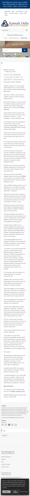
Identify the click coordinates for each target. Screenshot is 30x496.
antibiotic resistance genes (18, 391)
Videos (19, 54)
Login (6, 15)
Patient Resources (14, 38)
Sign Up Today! (23, 13)
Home (5, 38)
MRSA (24, 176)
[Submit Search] (25, 50)
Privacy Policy (5, 467)
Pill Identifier (19, 11)
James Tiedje (13, 125)
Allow (6, 491)
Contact (3, 459)
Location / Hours (13, 13)
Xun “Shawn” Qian (18, 230)
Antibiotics (4, 435)
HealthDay (12, 417)
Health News (9, 54)
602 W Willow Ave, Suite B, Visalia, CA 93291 (14, 2)
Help (13, 11)
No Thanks (15, 491)
